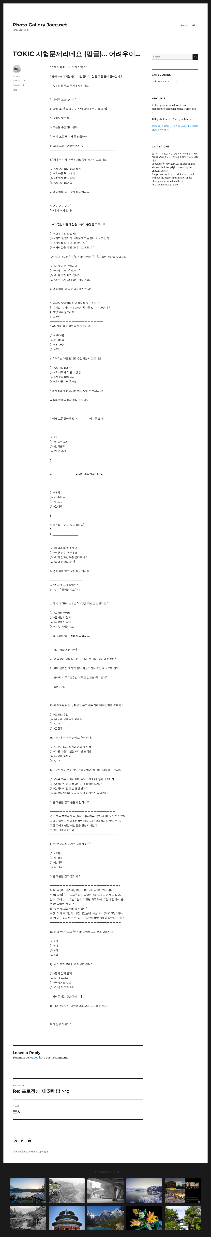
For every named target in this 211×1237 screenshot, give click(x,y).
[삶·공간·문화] (67, 1190)
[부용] (144, 1218)
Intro (184, 25)
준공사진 (156, 126)
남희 (15, 90)
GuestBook (19, 85)
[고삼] (144, 1190)
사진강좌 (175, 126)
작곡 (169, 129)
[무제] (67, 1218)
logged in (36, 1057)
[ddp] (105, 1190)
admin (16, 76)
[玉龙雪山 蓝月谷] (105, 1218)
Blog (195, 25)
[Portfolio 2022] (183, 1190)
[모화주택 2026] (183, 1218)
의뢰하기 (166, 126)
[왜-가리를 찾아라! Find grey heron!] (28, 1218)
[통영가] (28, 1190)
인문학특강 (160, 129)
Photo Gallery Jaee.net (40, 25)
